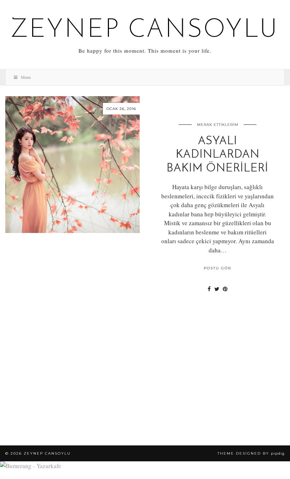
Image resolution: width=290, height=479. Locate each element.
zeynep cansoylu (145, 30)
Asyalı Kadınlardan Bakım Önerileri (217, 155)
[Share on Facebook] (209, 288)
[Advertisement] (145, 385)
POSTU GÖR (217, 268)
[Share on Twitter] (217, 288)
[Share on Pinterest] (225, 288)
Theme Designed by (251, 453)
